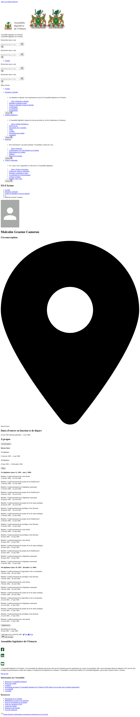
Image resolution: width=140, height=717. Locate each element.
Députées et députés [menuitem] (11, 92)
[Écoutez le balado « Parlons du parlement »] (2, 659)
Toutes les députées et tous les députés (17, 193)
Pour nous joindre (10, 683)
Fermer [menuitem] (8, 113)
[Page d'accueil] (33, 33)
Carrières (8, 685)
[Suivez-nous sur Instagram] (2, 647)
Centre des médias (11, 706)
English (7, 61)
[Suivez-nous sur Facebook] (2, 650)
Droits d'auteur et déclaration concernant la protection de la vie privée (25, 714)
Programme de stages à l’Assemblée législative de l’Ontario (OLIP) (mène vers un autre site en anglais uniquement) (42, 687)
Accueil (7, 190)
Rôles (3, 468)
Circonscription (6, 444)
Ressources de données (12, 708)
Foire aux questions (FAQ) (13, 704)
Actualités (8, 691)
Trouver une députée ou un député (16, 702)
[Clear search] (22, 44)
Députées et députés (11, 192)
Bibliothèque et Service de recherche (17, 700)
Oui (26, 634)
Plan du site (4, 674)
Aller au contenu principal (9, 2)
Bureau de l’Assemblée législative (16, 682)
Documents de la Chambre (13, 699)
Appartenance (6, 625)
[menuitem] (19, 101)
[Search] (2, 47)
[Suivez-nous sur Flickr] (2, 661)
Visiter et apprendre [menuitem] (11, 160)
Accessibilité (9, 689)
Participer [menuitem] (8, 139)
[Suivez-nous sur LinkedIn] (2, 656)
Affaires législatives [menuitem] (11, 115)
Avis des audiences (11, 710)
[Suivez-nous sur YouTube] (2, 665)
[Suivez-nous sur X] (2, 653)
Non (31, 634)
